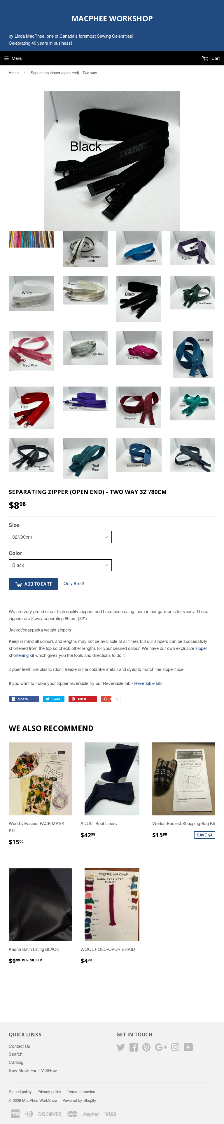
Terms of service (81, 1091)
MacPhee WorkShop (112, 18)
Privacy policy (49, 1091)
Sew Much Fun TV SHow (33, 1070)
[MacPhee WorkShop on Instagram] (175, 1049)
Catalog (16, 1062)
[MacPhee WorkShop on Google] (161, 1049)
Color (15, 552)
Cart (215, 58)
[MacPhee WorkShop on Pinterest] (146, 1049)
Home (14, 72)
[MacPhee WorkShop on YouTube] (188, 1049)
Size (14, 524)
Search (15, 1054)
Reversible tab (148, 683)
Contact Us (19, 1046)
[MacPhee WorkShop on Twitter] (120, 1049)
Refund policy (20, 1091)
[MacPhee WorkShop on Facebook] (133, 1049)
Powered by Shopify (79, 1100)
